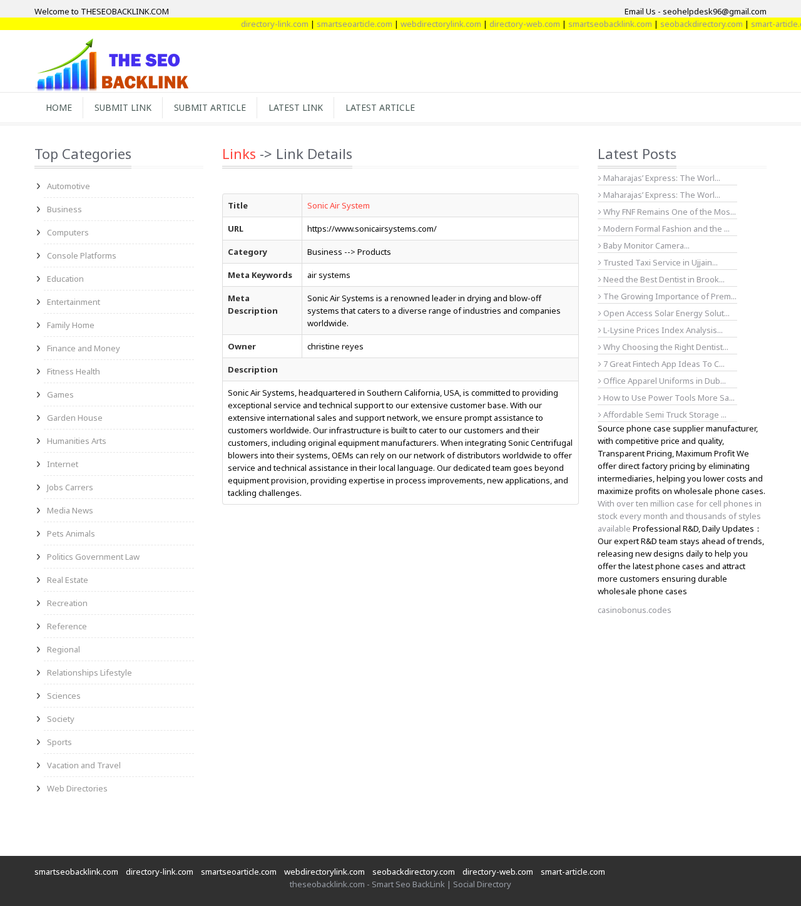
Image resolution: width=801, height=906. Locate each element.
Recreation (67, 603)
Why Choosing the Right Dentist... (664, 347)
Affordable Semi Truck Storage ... (664, 414)
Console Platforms (81, 255)
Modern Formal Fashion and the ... (665, 228)
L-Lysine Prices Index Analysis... (662, 330)
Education (65, 278)
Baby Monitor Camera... (645, 245)
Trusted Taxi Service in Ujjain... (659, 262)
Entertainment (73, 301)
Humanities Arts (76, 440)
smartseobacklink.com (599, 23)
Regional (63, 649)
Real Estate (67, 579)
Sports (59, 742)
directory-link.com (263, 23)
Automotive (68, 186)
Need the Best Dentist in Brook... (663, 279)
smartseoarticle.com (343, 23)
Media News (70, 510)
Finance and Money (83, 348)
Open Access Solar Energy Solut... (665, 313)
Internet (62, 464)
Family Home (70, 325)
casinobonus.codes (634, 609)
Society (60, 718)
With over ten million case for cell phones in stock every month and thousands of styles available (680, 516)
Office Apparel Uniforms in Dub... (663, 380)
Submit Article (210, 107)
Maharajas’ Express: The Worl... (660, 177)
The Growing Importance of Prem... (669, 296)
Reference (67, 626)
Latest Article (380, 107)
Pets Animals (71, 533)
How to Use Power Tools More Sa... (668, 397)
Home (59, 107)
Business (64, 209)
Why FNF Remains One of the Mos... (668, 211)
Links (239, 153)
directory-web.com (513, 23)
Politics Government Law (93, 556)
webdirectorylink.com (429, 23)
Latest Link (295, 107)
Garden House (75, 417)
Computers (68, 232)
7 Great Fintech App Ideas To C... (663, 363)
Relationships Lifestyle (89, 672)
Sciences (64, 695)
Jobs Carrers (70, 487)
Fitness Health (73, 371)
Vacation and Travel (84, 765)
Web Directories (77, 788)
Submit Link (122, 107)
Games (60, 394)
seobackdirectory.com (690, 23)
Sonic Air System (338, 205)
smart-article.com (573, 871)
